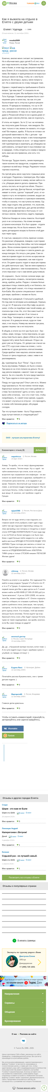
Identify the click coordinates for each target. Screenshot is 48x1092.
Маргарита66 (16, 694)
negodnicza (16, 456)
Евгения (5, 852)
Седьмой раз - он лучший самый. (19, 856)
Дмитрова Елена (27, 956)
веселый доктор (18, 636)
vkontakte (12, 728)
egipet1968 (15, 511)
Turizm (11, 735)
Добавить (40, 450)
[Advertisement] (24, 12)
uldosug (14, 571)
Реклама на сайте (28, 1034)
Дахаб (4, 836)
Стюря (5, 805)
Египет (28, 813)
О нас (14, 1034)
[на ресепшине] (13, 50)
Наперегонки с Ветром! (14, 832)
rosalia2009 (14, 40)
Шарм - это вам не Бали (14, 809)
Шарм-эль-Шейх (8, 813)
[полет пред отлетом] (5, 50)
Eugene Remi (16, 667)
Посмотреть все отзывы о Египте (24, 877)
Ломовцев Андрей (10, 828)
